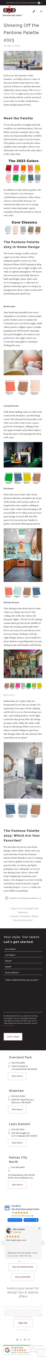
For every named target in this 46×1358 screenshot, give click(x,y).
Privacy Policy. (9, 1025)
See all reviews (15, 1220)
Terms (26, 1330)
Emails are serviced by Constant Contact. (27, 1315)
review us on (30, 1220)
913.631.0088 (24, 6)
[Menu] (41, 12)
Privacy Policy (31, 1349)
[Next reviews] (43, 1243)
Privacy (20, 1330)
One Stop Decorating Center (25, 1209)
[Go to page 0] (19, 1261)
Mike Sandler (19, 1229)
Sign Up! (23, 1323)
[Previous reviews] (3, 1243)
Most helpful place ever (16, 1240)
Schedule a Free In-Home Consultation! (21, 3)
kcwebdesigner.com (34, 1352)
